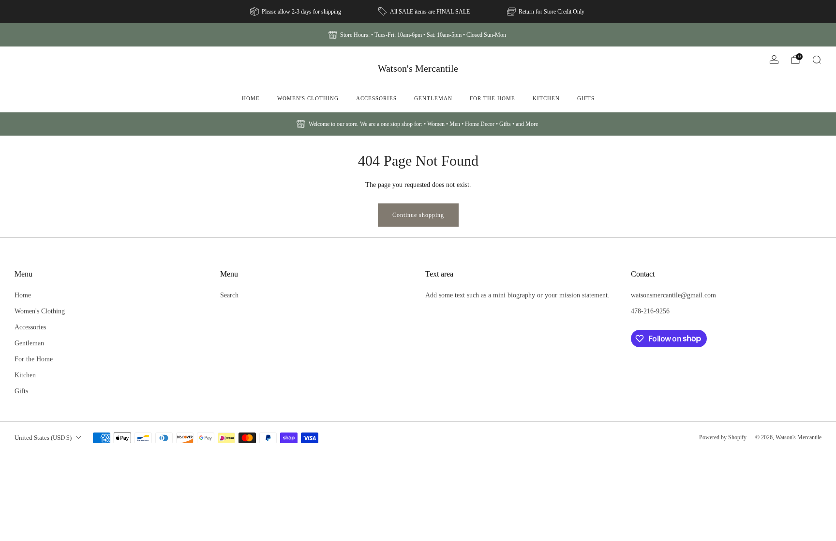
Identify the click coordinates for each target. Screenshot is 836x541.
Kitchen (546, 98)
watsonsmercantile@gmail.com (673, 295)
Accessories (376, 98)
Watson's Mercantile (418, 68)
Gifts (586, 98)
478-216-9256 (650, 311)
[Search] (816, 59)
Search (229, 295)
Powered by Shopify (722, 437)
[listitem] (296, 11)
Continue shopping (418, 215)
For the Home (492, 98)
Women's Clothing (308, 98)
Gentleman (433, 98)
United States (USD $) (43, 437)
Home (251, 98)
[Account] (774, 59)
